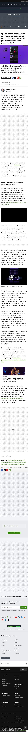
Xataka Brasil (4, 718)
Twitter (15, 78)
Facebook (13, 78)
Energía (3, 645)
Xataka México (5, 716)
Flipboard (18, 78)
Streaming (9, 467)
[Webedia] (24, 1)
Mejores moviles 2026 (17, 596)
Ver (15, 532)
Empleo (3, 653)
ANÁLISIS (3, 4)
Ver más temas (5, 658)
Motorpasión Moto (18, 697)
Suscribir (23, 607)
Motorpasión (17, 695)
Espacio (3, 642)
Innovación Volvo (16, 14)
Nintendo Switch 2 (19, 26)
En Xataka (5, 376)
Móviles (16, 642)
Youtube (16, 617)
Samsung (16, 648)
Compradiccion (5, 708)
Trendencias (4, 704)
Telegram (22, 617)
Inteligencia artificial (6, 650)
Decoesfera (4, 706)
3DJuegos (16, 677)
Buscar (26, 664)
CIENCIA (20, 4)
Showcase (17, 165)
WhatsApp (7, 617)
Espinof (16, 688)
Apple (3, 648)
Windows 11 (17, 653)
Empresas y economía (18, 467)
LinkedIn (5, 620)
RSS (24, 617)
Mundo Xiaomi (5, 685)
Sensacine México (18, 718)
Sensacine (16, 686)
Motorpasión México (19, 722)
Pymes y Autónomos (19, 706)
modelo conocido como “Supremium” (12, 398)
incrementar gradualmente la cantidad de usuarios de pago (13, 360)
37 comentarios (6, 77)
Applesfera (4, 681)
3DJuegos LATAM (18, 716)
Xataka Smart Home (6, 683)
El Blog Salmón (17, 704)
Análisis (16, 640)
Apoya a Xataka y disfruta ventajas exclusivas (14, 628)
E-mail (20, 78)
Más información (22, 730)
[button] (10, 89)
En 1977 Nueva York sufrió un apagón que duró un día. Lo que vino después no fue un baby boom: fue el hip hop (13, 379)
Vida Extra (16, 679)
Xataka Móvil (4, 679)
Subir (22, 669)
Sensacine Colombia (19, 720)
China (4, 26)
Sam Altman (10, 26)
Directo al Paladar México (7, 722)
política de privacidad (20, 610)
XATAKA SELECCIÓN (12, 4)
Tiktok (8, 620)
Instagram (19, 617)
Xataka (3, 677)
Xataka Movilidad (18, 645)
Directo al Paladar (6, 695)
